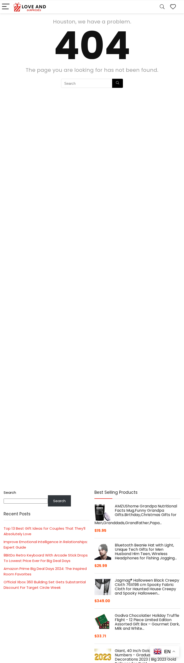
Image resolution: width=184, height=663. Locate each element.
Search (10, 492)
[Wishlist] (173, 7)
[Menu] (6, 6)
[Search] (162, 6)
